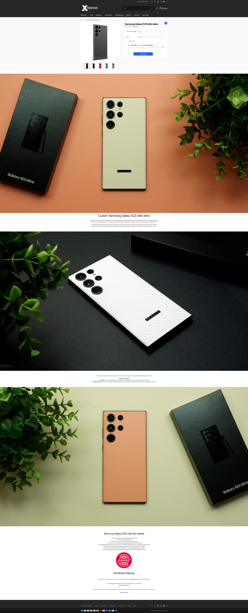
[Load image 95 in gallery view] (87, 66)
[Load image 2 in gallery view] (100, 66)
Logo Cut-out (132, 41)
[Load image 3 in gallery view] (107, 66)
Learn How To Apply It (124, 585)
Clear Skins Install (124, 592)
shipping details (134, 579)
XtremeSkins (155, 610)
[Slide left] (82, 65)
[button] (163, 8)
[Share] (165, 23)
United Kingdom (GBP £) (143, 1)
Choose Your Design (131, 31)
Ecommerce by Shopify (163, 610)
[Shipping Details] (124, 568)
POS (157, 610)
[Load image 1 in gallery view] (93, 66)
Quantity (128, 51)
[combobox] (138, 8)
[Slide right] (118, 65)
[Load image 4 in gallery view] (113, 66)
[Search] (152, 8)
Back (128, 36)
